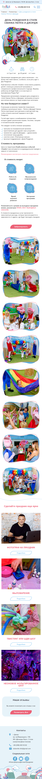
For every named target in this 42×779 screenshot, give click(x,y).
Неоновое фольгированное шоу (21, 685)
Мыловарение (21, 593)
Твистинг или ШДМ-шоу (21, 639)
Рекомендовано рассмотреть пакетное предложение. (20, 154)
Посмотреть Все (21, 712)
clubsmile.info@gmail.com (22, 748)
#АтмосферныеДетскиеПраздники (21, 762)
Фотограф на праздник (21, 548)
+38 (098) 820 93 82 (23, 7)
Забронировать (21, 227)
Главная (4, 12)
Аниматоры (13, 12)
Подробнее (21, 553)
